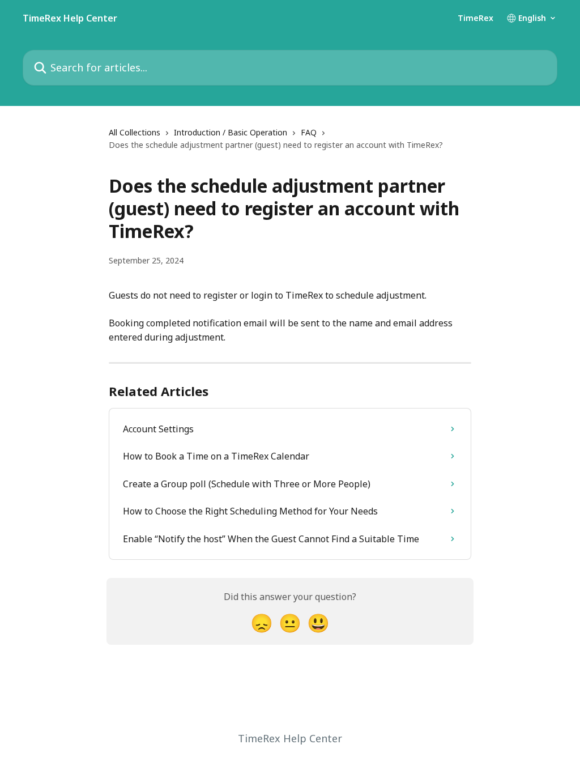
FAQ (309, 132)
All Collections (134, 132)
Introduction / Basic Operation (230, 132)
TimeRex (475, 18)
